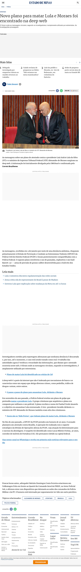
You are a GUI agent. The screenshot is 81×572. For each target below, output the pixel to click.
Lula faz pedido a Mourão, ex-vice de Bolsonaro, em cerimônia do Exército (51, 72)
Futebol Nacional (42, 535)
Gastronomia (15, 540)
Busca (78, 2)
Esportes (30, 548)
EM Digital (4, 541)
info (20, 84)
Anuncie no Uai (19, 550)
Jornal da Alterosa (73, 527)
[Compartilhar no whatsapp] (61, 90)
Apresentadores (75, 548)
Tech (13, 543)
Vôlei (41, 532)
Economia (4, 526)
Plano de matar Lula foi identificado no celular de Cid (30, 374)
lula (70, 498)
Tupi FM (74, 544)
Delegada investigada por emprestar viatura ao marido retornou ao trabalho (10, 72)
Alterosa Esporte (73, 531)
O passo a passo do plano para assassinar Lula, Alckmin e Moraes (35, 392)
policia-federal (10, 503)
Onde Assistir (43, 548)
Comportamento (16, 537)
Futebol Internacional (43, 539)
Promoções (15, 546)
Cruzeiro (42, 529)
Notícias (52, 530)
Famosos (14, 524)
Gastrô (62, 549)
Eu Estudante (31, 543)
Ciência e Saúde (32, 540)
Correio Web (31, 553)
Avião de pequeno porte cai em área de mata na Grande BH (72, 70)
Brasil (29, 529)
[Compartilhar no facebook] (57, 90)
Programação (74, 551)
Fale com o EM (5, 544)
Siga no (67, 90)
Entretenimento (16, 521)
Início (2, 6)
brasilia (61, 498)
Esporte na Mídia (43, 544)
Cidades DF (31, 523)
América (42, 523)
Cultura (3, 534)
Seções (3, 2)
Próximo (80, 62)
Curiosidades (64, 532)
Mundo (30, 534)
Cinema (14, 529)
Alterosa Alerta (75, 523)
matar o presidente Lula (21, 401)
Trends (14, 535)
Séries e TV (15, 527)
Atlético (42, 526)
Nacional (3, 532)
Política (9, 6)
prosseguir (40, 562)
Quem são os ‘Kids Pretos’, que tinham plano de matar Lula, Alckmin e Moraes (41, 416)
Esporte (62, 526)
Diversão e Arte (32, 537)
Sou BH (74, 538)
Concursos (31, 545)
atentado (48, 498)
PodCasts (73, 554)
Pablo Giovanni (12, 84)
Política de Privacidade (7, 559)
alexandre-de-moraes (32, 498)
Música (14, 532)
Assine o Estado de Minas (4, 548)
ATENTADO (3, 12)
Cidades (62, 523)
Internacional (5, 529)
